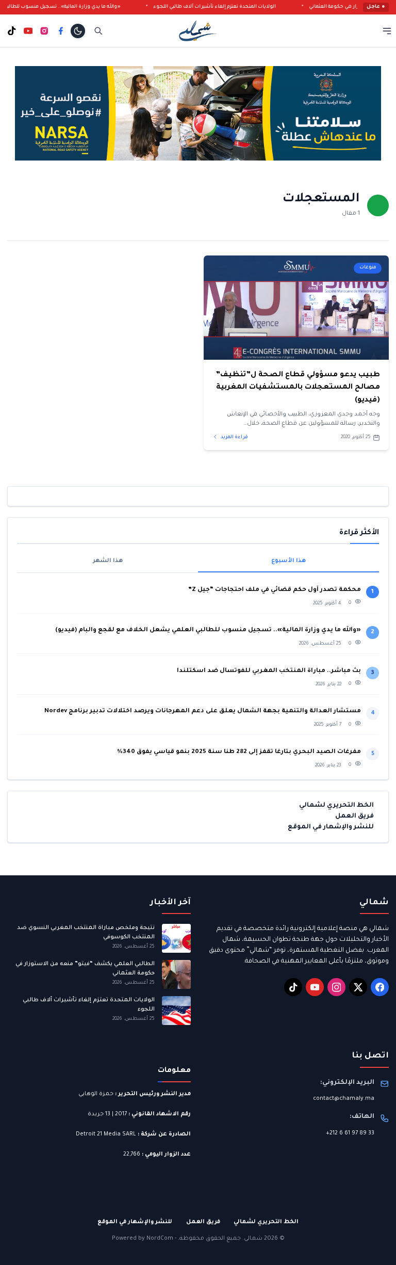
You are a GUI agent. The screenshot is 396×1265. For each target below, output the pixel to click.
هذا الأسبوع (288, 561)
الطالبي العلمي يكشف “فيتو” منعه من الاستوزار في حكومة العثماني (85, 968)
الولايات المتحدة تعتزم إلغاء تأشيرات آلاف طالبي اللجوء (228, 7)
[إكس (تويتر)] (358, 987)
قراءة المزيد (234, 437)
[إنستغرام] (44, 31)
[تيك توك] (11, 31)
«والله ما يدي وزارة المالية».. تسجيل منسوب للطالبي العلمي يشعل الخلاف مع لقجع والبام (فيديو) (208, 630)
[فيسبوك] (60, 31)
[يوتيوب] (28, 31)
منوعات (367, 267)
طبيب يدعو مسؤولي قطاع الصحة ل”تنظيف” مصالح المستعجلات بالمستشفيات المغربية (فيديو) (298, 388)
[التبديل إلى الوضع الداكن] (78, 31)
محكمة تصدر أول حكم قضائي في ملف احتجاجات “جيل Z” (274, 590)
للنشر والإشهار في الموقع (331, 827)
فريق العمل (354, 816)
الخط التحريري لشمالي (336, 805)
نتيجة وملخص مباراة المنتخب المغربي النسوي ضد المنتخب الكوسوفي (86, 932)
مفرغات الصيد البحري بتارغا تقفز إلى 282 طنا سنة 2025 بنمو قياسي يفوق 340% (239, 752)
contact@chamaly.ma (343, 1099)
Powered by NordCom (142, 1239)
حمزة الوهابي (95, 1094)
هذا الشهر (108, 561)
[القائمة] (387, 31)
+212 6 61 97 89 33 (350, 1133)
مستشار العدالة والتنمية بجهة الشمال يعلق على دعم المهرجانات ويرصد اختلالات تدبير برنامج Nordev (202, 711)
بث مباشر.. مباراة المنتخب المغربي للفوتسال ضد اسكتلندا (269, 671)
